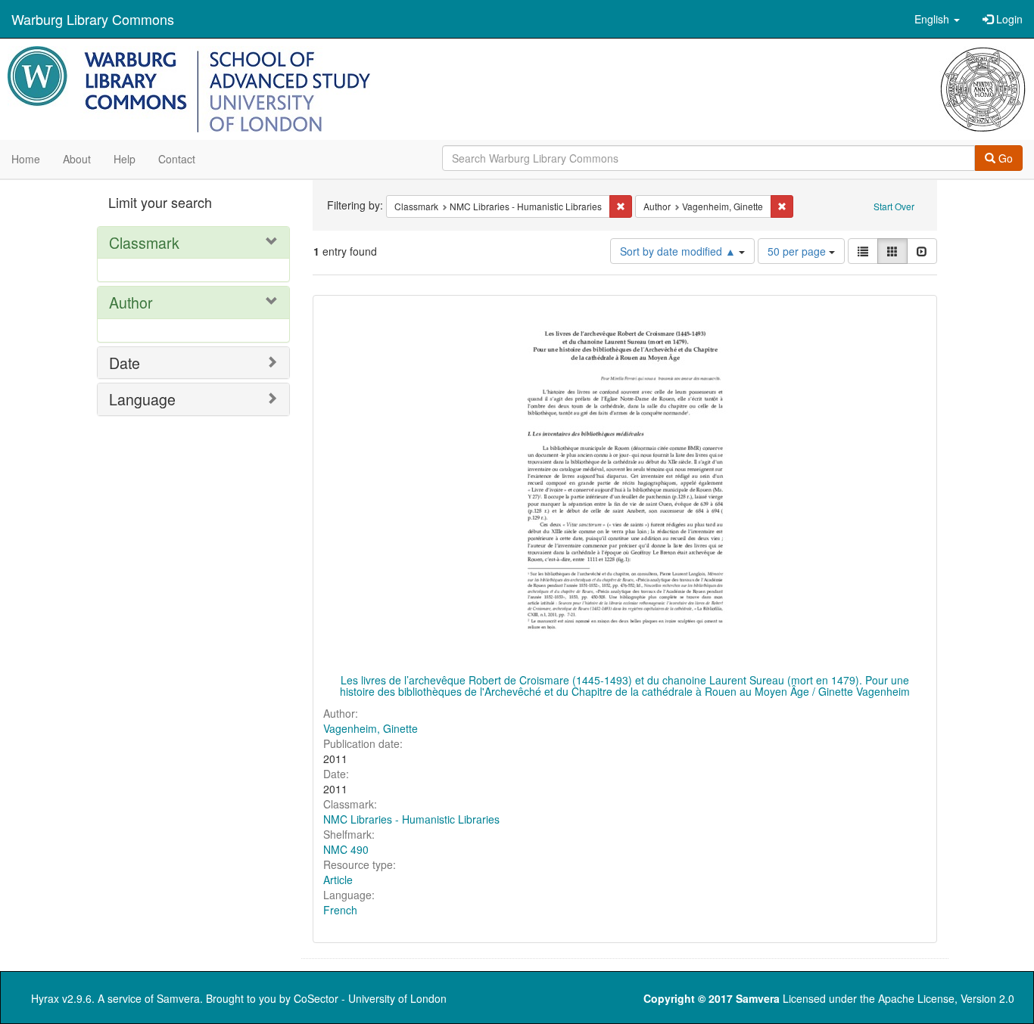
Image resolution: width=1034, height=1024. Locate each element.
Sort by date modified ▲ (679, 251)
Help (124, 158)
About (77, 158)
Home (25, 158)
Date (124, 363)
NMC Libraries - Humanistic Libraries (411, 819)
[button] (937, 19)
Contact (176, 158)
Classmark (144, 242)
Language (142, 399)
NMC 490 (346, 849)
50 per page (798, 251)
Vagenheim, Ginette (370, 728)
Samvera (178, 998)
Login (1008, 18)
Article (338, 879)
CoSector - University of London (370, 998)
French (340, 909)
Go (1004, 158)
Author (131, 302)
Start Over (894, 206)
